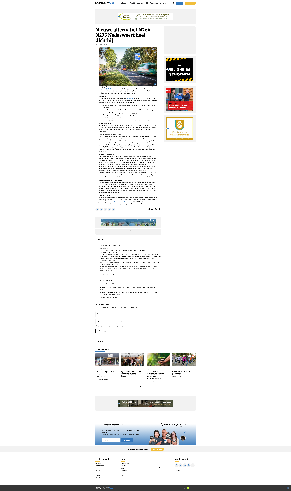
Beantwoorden (106, 274)
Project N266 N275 (152, 211)
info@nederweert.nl (118, 202)
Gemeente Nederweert (158, 384)
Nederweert (141, 211)
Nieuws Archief (154, 209)
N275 (137, 211)
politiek (146, 211)
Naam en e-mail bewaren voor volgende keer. (110, 326)
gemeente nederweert (128, 211)
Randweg (159, 211)
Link (115, 274)
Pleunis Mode (105, 379)
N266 (134, 211)
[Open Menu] (181, 3)
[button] (97, 209)
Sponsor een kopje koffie (174, 424)
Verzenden (103, 331)
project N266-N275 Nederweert (109, 89)
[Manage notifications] (288, 488)
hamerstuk (129, 98)
